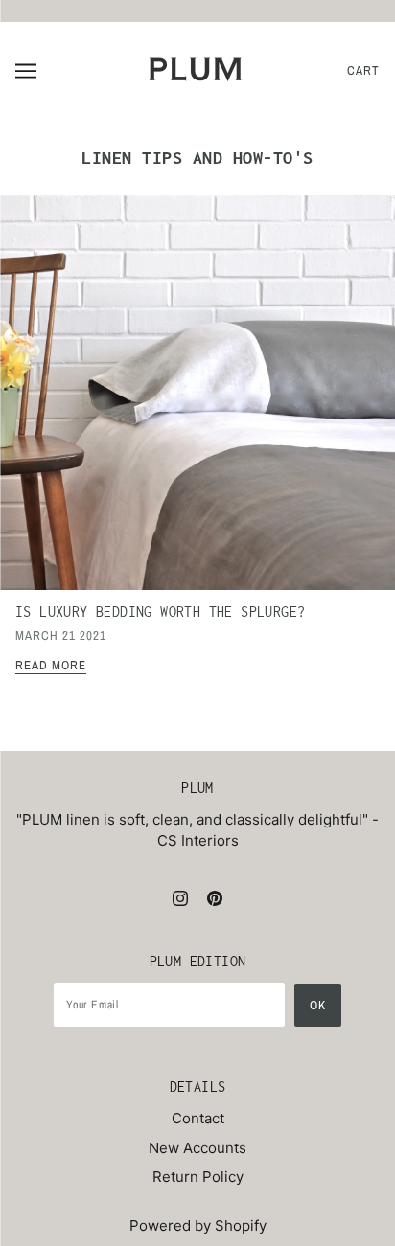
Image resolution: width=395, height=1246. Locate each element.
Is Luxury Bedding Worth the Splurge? (160, 611)
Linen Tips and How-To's (197, 157)
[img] (180, 898)
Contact (198, 1118)
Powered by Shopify (198, 1225)
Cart (363, 70)
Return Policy (198, 1176)
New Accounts (197, 1148)
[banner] (195, 69)
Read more (50, 666)
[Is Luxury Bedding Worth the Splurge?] (197, 400)
